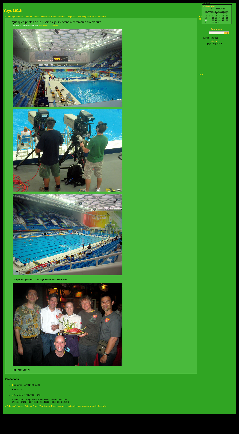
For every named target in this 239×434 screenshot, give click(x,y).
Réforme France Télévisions (27, 17)
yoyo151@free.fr (214, 43)
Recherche (216, 29)
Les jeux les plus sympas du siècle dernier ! (78, 17)
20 (206, 20)
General (55, 26)
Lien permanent (45, 26)
